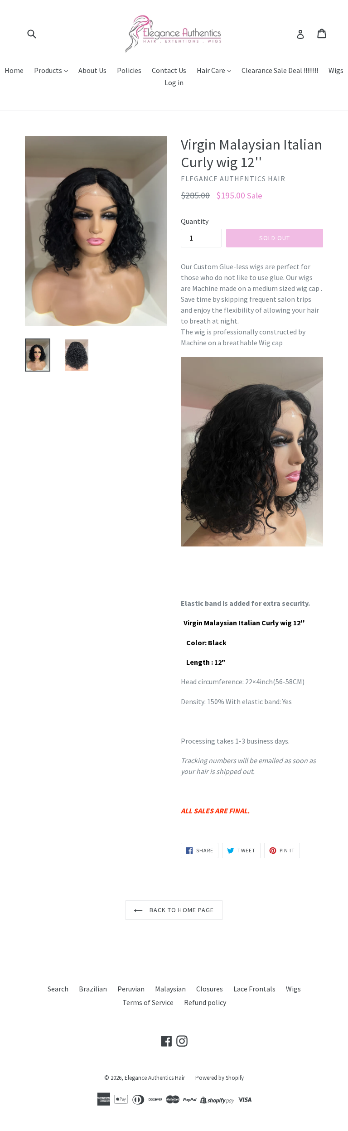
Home (14, 70)
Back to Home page (180, 910)
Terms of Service (148, 1002)
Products (48, 70)
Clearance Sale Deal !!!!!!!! (280, 70)
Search (58, 988)
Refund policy (205, 1002)
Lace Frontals (254, 988)
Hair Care (212, 70)
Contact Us (169, 70)
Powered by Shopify (219, 1078)
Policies (129, 70)
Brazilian (93, 988)
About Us (92, 70)
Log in (174, 82)
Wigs (336, 70)
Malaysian (170, 988)
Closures (209, 988)
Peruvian (131, 988)
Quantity (194, 221)
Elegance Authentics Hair (155, 1078)
